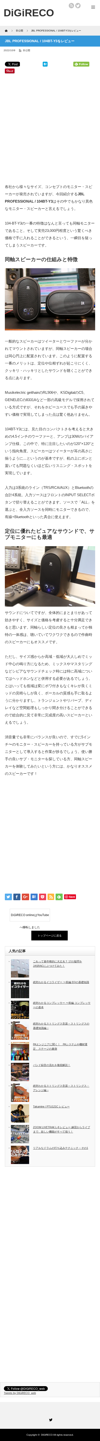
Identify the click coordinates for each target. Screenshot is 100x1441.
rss (71, 5)
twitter (78, 5)
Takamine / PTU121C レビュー (51, 1106)
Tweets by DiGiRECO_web (20, 1393)
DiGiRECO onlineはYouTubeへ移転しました (30, 917)
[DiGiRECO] (29, 13)
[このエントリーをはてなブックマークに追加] (45, 65)
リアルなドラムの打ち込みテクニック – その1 (60, 1147)
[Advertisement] (50, 129)
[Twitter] (50, 1419)
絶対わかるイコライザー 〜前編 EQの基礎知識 (61, 982)
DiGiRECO (47, 1434)
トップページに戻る (50, 935)
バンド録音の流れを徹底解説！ (51, 1065)
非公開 (26, 50)
